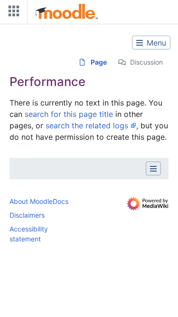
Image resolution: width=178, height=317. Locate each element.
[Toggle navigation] (12, 13)
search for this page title (69, 114)
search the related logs (87, 125)
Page (99, 62)
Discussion (146, 62)
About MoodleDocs (38, 201)
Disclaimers (27, 215)
